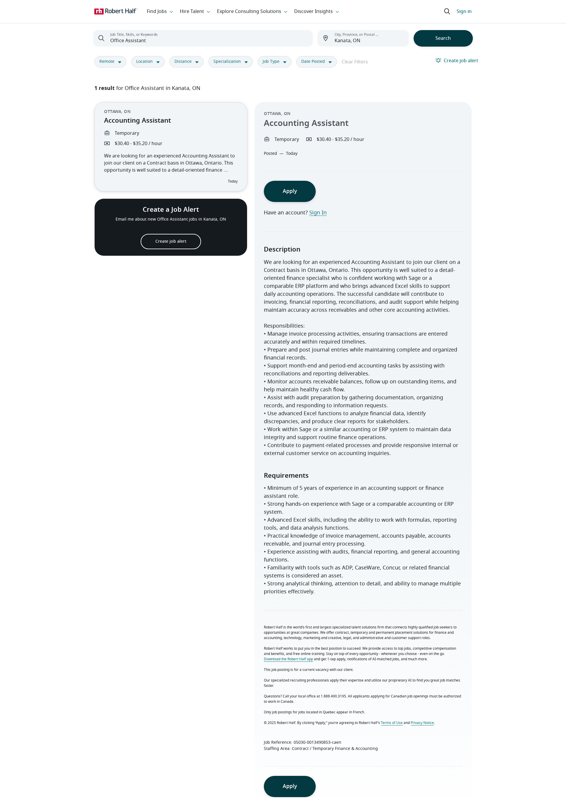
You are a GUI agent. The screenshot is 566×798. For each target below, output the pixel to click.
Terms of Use (392, 723)
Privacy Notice (422, 723)
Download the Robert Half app (288, 659)
